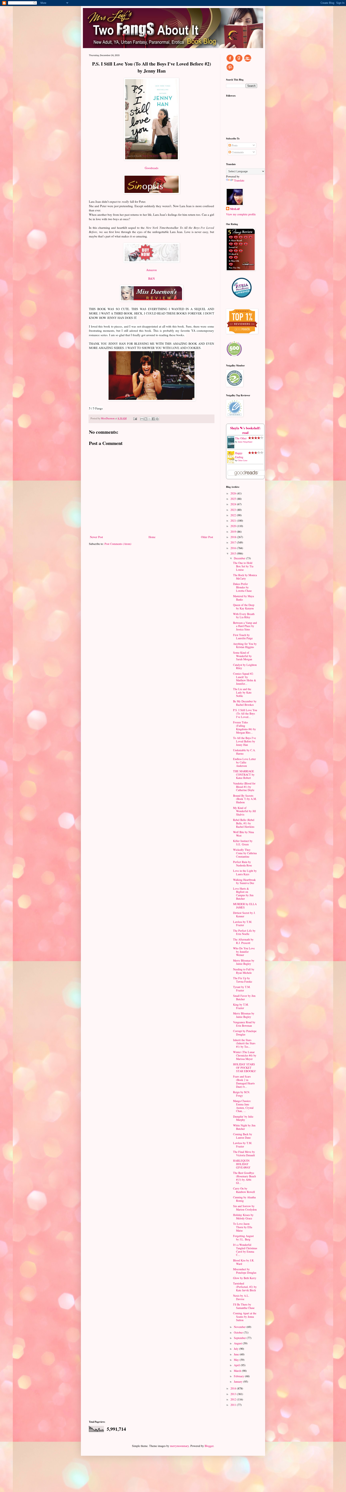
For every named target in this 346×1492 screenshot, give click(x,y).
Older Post (207, 537)
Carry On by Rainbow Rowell (244, 1190)
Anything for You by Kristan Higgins (245, 645)
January (238, 1381)
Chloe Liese (242, 460)
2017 (233, 542)
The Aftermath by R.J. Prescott (243, 941)
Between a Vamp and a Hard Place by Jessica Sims (245, 626)
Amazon (151, 270)
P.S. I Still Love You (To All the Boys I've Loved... (245, 713)
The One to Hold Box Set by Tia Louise (243, 566)
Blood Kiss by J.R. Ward (243, 1262)
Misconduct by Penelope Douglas (244, 1270)
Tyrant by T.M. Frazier (241, 988)
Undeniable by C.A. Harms (244, 751)
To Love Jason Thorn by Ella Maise (242, 1227)
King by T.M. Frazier (241, 1006)
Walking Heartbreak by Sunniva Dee (244, 881)
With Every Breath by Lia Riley (243, 615)
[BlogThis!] (146, 419)
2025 (233, 499)
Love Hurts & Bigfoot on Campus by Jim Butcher (243, 893)
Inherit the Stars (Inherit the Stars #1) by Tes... (244, 1043)
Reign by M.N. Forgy (241, 1093)
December (240, 558)
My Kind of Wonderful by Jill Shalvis (244, 811)
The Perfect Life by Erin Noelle (244, 932)
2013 (233, 1394)
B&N (151, 278)
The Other (241, 438)
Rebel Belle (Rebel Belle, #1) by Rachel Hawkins (243, 823)
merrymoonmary (179, 1446)
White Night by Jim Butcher (244, 1127)
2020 (233, 526)
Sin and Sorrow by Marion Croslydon (245, 1207)
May (237, 1360)
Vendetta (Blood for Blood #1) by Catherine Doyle (244, 786)
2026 (233, 493)
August (238, 1343)
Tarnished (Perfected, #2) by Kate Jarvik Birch (245, 1286)
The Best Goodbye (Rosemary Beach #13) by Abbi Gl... (244, 1178)
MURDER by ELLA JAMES (245, 905)
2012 (233, 1399)
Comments (237, 152)
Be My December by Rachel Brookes (244, 703)
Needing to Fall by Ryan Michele (243, 971)
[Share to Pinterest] (157, 419)
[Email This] (142, 419)
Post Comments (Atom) (118, 544)
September (240, 1338)
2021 (233, 520)
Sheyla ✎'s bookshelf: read (245, 430)
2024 (233, 504)
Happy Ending (239, 455)
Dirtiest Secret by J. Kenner (244, 914)
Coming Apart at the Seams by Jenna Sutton (244, 1316)
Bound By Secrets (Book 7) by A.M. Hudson (245, 799)
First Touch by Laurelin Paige (243, 636)
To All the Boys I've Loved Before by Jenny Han (244, 741)
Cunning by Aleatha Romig (244, 1199)
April (237, 1365)
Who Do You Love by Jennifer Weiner (244, 951)
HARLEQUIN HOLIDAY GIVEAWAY (241, 1164)
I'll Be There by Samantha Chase (243, 1306)
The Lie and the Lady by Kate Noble (242, 692)
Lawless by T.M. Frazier (242, 923)
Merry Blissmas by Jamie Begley (243, 962)
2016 (233, 548)
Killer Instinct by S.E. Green (242, 842)
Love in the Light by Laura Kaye (245, 872)
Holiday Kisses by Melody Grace (243, 1216)
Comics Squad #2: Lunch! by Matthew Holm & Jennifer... (244, 679)
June (237, 1354)
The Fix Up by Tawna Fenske (242, 979)
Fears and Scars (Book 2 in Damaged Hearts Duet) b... (244, 1081)
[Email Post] (135, 418)
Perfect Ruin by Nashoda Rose (242, 863)
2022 (233, 515)
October (239, 1332)
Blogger (209, 1446)
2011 (233, 1405)
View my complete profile (241, 214)
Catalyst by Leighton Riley (245, 666)
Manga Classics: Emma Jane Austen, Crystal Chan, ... (243, 1106)
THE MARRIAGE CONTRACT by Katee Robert (243, 774)
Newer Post (96, 537)
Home (152, 537)
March (238, 1371)
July (236, 1349)
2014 (233, 1388)
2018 (233, 537)
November (240, 1327)
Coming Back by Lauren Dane (242, 1135)
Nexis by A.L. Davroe (241, 1297)
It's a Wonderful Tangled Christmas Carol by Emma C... (245, 1250)
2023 (233, 510)
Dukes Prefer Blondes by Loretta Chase (242, 587)
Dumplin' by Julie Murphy (243, 1118)
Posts (234, 145)
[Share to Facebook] (153, 419)
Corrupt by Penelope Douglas (244, 1032)
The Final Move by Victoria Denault (244, 1153)
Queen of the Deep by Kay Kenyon (243, 606)
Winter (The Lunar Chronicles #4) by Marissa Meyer (244, 1055)
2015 (233, 553)
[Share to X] (150, 419)
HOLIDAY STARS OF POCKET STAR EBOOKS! (244, 1067)
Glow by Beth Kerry (244, 1278)
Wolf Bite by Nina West (243, 833)
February (239, 1376)
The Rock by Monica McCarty (245, 576)
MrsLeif (235, 209)
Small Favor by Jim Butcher (244, 997)
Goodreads (151, 168)
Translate (239, 180)
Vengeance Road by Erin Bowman (244, 1023)
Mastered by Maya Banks (243, 597)
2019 (233, 531)
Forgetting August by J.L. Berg (243, 1237)
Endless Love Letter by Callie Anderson (244, 762)
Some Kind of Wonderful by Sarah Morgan (242, 656)
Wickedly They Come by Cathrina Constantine (245, 853)
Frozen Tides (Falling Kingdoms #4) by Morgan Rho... (244, 727)
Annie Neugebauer (245, 441)
